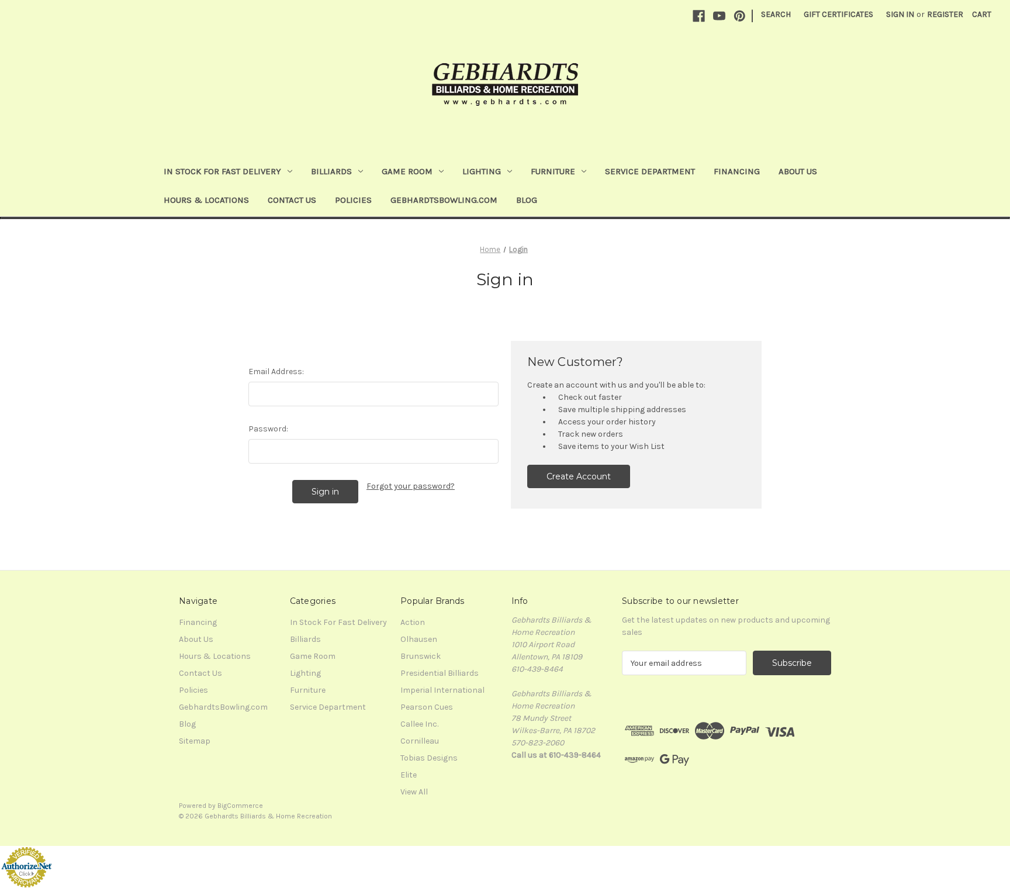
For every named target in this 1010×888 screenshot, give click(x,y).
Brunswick (420, 656)
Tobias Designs (429, 758)
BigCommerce (240, 805)
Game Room (407, 171)
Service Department (650, 171)
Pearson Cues (426, 707)
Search (776, 14)
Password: (268, 429)
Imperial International (442, 690)
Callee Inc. (419, 724)
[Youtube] (719, 16)
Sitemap (194, 741)
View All (414, 792)
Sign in (900, 14)
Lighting (481, 171)
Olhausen (418, 639)
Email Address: (276, 371)
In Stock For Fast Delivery (222, 171)
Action (412, 622)
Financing (737, 171)
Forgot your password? (410, 486)
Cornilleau (419, 741)
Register (945, 14)
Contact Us (292, 200)
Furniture (553, 171)
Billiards (331, 171)
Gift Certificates (838, 14)
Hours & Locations (206, 200)
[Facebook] (699, 16)
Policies (353, 200)
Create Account (578, 476)
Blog (526, 200)
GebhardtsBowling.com (443, 200)
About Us (798, 171)
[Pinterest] (740, 16)
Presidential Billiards (439, 673)
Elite (408, 775)
